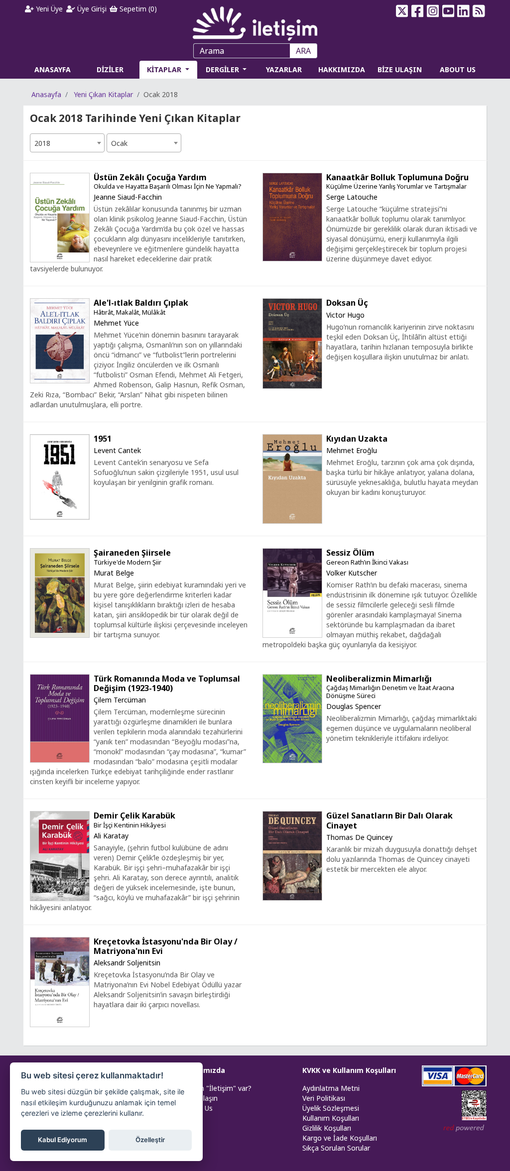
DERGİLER (223, 69)
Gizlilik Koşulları (326, 1128)
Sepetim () (137, 8)
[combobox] (67, 142)
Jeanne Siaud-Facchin (128, 197)
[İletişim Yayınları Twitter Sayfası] (402, 11)
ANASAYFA (52, 69)
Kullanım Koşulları (330, 1118)
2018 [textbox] (42, 143)
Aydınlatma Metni (331, 1088)
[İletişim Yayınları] (255, 20)
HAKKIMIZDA (341, 69)
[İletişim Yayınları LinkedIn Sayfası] (463, 11)
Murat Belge (114, 573)
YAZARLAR (284, 69)
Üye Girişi (91, 8)
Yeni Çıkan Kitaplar (103, 94)
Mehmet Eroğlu (351, 450)
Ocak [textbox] (119, 143)
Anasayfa (46, 94)
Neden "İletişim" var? (217, 1088)
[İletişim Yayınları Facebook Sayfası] (417, 11)
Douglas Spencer (353, 706)
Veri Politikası (323, 1098)
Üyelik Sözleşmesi (330, 1108)
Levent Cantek (117, 450)
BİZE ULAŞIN (400, 69)
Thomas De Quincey (359, 837)
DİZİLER (110, 69)
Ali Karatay (111, 835)
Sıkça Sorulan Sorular (336, 1148)
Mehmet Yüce (116, 323)
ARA (303, 50)
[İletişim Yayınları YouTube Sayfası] (448, 11)
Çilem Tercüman (120, 699)
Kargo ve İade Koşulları (339, 1138)
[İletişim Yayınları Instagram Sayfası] (432, 11)
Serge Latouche (352, 197)
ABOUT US (458, 69)
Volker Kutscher (351, 573)
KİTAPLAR (165, 69)
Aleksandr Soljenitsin (127, 962)
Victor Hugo (345, 315)
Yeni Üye (48, 8)
